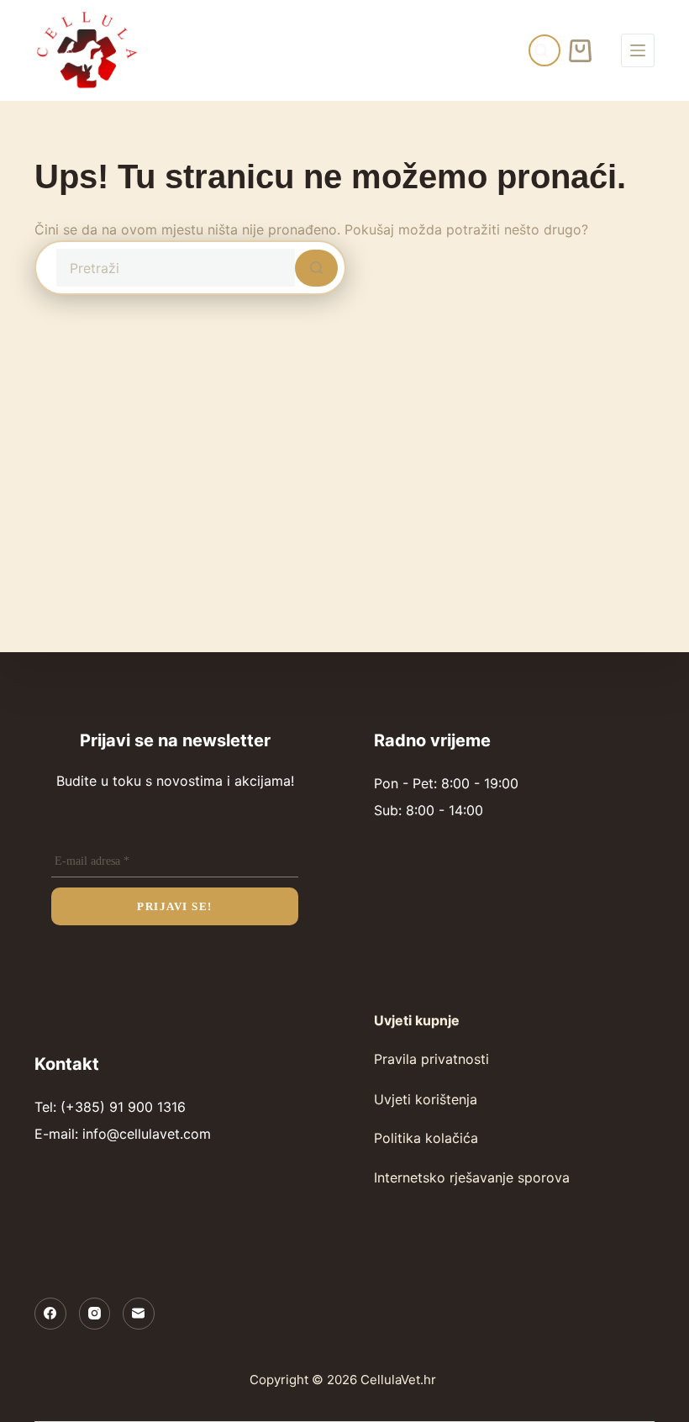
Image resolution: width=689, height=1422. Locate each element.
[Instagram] (95, 1314)
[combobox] (175, 268)
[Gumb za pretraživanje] (316, 268)
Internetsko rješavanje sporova (472, 1177)
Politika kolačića (426, 1138)
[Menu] (638, 50)
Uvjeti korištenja (425, 1099)
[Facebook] (50, 1314)
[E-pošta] (139, 1314)
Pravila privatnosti (431, 1059)
